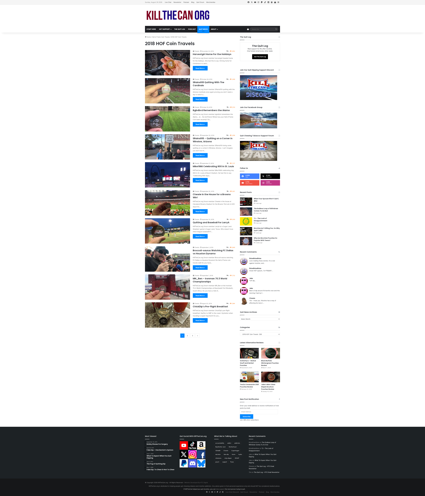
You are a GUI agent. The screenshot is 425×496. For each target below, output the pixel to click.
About (213, 29)
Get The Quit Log (260, 57)
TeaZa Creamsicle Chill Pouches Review (249, 385)
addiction (237, 443)
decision (218, 454)
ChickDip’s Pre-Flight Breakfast (210, 306)
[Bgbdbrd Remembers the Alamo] (167, 118)
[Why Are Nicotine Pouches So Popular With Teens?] (246, 241)
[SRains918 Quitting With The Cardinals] (167, 90)
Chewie (196, 51)
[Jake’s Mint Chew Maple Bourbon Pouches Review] (270, 377)
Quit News (203, 29)
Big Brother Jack (220, 447)
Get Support (164, 29)
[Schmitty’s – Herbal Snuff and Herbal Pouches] (249, 353)
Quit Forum (200, 2)
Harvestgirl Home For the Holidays (212, 54)
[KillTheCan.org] (178, 15)
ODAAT (237, 458)
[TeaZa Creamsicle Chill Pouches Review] (249, 377)
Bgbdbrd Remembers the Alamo (211, 110)
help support (220, 489)
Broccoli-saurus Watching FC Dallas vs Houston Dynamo (213, 252)
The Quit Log (179, 29)
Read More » (200, 68)
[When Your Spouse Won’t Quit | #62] (246, 202)
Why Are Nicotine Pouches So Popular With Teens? (265, 239)
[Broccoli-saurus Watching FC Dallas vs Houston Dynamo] (167, 259)
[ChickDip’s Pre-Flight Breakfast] (167, 315)
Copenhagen (235, 450)
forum (233, 454)
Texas (232, 462)
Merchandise (210, 2)
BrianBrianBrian (255, 258)
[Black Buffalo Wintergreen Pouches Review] (270, 353)
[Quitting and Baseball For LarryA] (167, 231)
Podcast (186, 2)
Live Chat (168, 2)
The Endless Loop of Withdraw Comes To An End (266, 209)
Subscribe (246, 416)
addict (229, 443)
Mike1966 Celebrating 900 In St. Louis (213, 166)
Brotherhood (232, 447)
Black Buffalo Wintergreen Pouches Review (270, 363)
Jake (251, 278)
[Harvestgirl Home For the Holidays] (167, 62)
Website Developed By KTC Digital (196, 482)
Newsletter (177, 2)
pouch (217, 462)
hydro (240, 454)
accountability (219, 443)
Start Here (151, 29)
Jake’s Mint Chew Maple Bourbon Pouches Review (268, 386)
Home (148, 37)
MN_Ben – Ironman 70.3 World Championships (210, 280)
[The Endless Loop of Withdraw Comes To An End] (246, 211)
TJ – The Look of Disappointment (260, 219)
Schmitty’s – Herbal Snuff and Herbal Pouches (248, 363)
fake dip (226, 454)
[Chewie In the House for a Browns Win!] (167, 202)
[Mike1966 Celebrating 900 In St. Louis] (167, 174)
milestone (218, 458)
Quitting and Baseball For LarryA (211, 222)
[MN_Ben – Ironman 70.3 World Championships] (167, 287)
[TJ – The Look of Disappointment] (246, 221)
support (224, 462)
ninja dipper (228, 458)
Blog (192, 2)
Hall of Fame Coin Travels (161, 37)
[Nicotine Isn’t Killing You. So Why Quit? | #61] (246, 231)
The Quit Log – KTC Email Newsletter (266, 472)
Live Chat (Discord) (232, 492)
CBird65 (217, 450)
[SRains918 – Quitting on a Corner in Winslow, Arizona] (167, 147)
